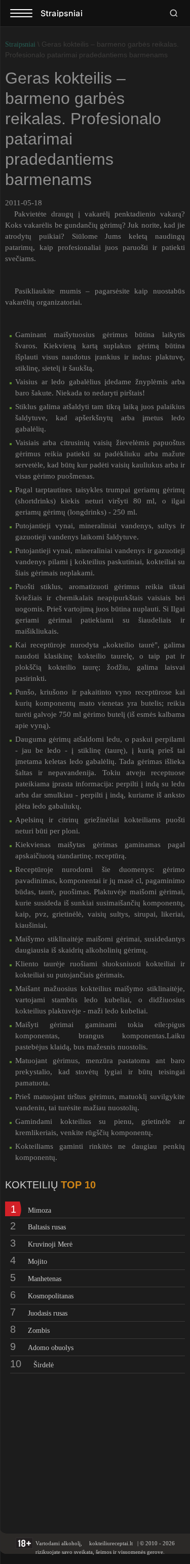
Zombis (39, 1330)
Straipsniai (20, 44)
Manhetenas (44, 1279)
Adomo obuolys (50, 1348)
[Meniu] (21, 13)
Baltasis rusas (47, 1227)
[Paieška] (174, 13)
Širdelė (43, 1365)
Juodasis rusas (47, 1313)
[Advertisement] (68, 1447)
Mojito (37, 1261)
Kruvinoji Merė (50, 1244)
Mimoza (39, 1210)
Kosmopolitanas (50, 1296)
